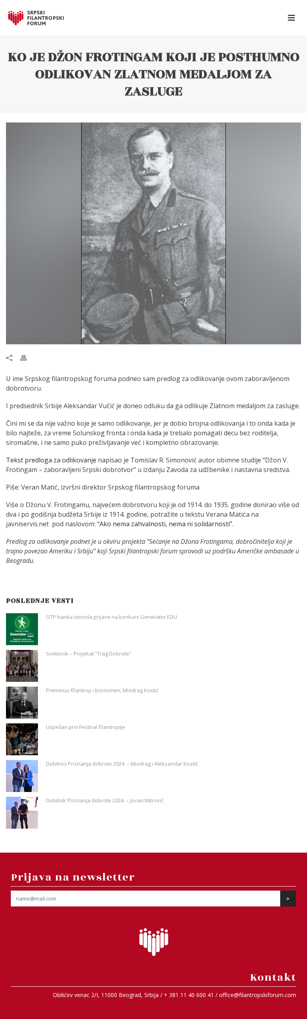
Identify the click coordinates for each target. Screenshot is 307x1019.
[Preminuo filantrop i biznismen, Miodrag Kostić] (22, 703)
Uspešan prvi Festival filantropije (85, 727)
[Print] (27, 357)
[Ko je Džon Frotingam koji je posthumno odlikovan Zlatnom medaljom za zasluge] (153, 233)
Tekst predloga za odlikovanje (52, 460)
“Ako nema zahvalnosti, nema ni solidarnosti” (164, 523)
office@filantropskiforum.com (257, 995)
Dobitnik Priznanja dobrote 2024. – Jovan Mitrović (104, 800)
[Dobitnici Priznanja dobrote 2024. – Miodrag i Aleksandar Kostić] (22, 776)
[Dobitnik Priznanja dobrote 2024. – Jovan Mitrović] (22, 813)
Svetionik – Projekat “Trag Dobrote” (88, 653)
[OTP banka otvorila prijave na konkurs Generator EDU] (22, 629)
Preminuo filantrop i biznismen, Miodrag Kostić (102, 690)
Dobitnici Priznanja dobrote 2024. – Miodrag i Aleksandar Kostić (122, 763)
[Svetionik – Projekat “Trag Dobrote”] (22, 666)
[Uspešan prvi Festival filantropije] (22, 739)
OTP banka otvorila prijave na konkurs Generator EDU (111, 616)
